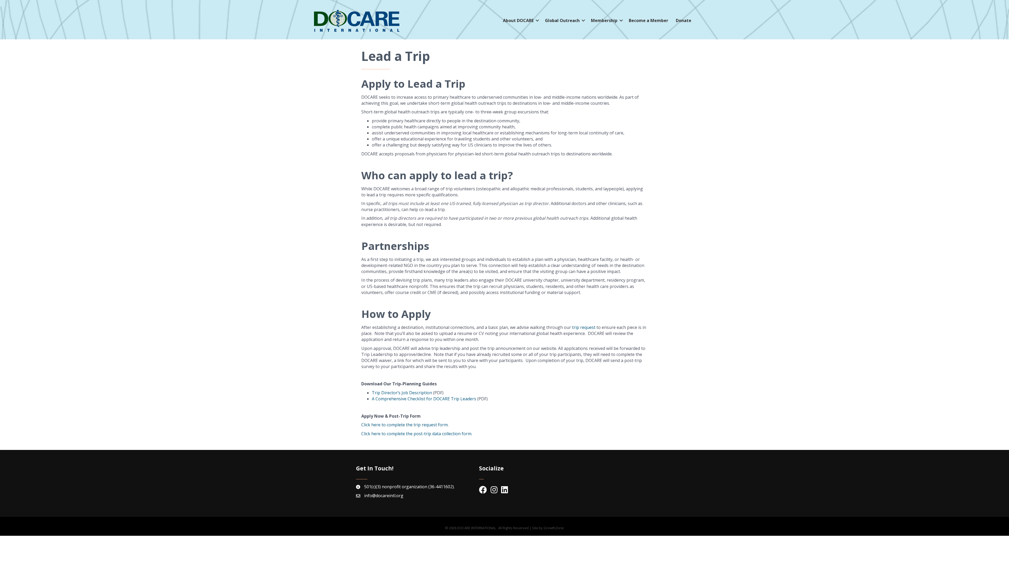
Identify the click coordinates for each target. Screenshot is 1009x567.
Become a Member (648, 20)
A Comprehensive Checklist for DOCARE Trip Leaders (424, 399)
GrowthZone (554, 528)
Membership (604, 20)
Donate (683, 20)
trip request (583, 327)
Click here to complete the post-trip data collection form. (416, 434)
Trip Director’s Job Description (402, 393)
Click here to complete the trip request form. (405, 425)
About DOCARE (518, 20)
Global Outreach (562, 20)
